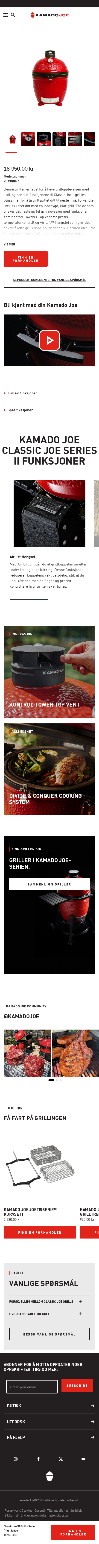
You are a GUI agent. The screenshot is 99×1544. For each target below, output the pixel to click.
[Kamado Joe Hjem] (49, 15)
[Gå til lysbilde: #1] (10, 1247)
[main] (49, 676)
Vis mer (9, 244)
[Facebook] (38, 1459)
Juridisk (76, 1510)
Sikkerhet (12, 1515)
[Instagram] (15, 1459)
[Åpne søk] (13, 15)
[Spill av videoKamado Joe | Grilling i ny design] (49, 340)
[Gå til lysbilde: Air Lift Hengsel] (29, 599)
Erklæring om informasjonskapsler (44, 1515)
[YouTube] (83, 1459)
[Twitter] (61, 1459)
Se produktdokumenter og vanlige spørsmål (49, 280)
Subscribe (77, 1385)
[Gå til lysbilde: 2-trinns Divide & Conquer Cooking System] (70, 599)
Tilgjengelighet (58, 1510)
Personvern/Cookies (19, 1510)
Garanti (40, 1510)
